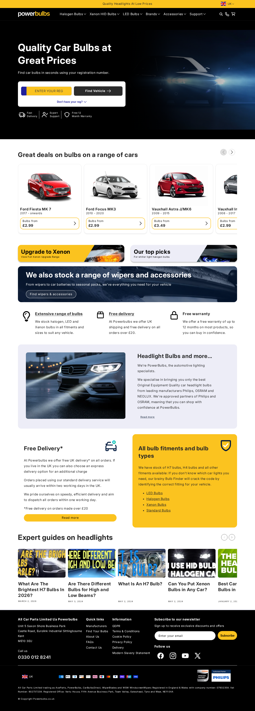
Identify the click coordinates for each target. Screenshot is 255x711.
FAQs (89, 642)
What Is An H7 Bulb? (140, 583)
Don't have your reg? (70, 101)
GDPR (116, 626)
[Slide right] (232, 152)
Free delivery (121, 314)
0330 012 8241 (34, 657)
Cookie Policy (121, 636)
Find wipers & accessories (51, 294)
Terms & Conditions (126, 631)
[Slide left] (223, 152)
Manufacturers (96, 626)
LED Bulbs (154, 493)
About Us (92, 636)
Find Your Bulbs (97, 631)
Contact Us (94, 647)
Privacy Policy (122, 642)
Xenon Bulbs (156, 505)
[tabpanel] (72, 94)
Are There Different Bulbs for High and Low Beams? (89, 589)
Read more (70, 518)
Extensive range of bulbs (59, 314)
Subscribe (227, 635)
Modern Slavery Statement (131, 653)
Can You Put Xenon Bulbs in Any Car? (189, 586)
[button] (73, 14)
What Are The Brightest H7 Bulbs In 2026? (41, 589)
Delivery (118, 647)
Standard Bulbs (158, 510)
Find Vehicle (95, 91)
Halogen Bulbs (158, 499)
